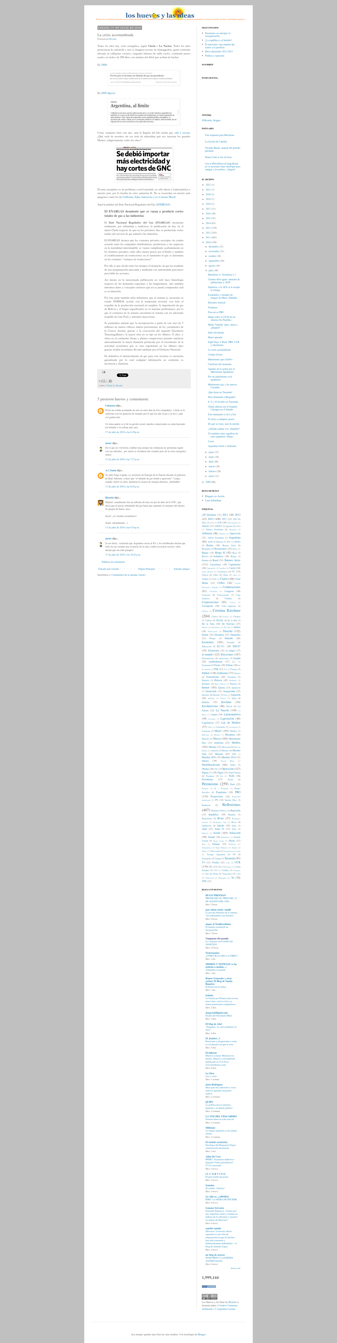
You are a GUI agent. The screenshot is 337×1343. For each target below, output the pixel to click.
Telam (204, 851)
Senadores (225, 837)
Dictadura (219, 634)
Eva (233, 661)
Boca (234, 552)
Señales (209, 995)
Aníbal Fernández (215, 537)
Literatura (220, 726)
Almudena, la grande (215, 969)
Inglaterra (236, 687)
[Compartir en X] (107, 381)
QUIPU (209, 1102)
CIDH (214, 579)
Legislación (227, 718)
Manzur (217, 734)
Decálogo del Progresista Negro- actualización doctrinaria (221, 1146)
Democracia (212, 631)
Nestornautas (212, 953)
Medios (236, 742)
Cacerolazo (215, 564)
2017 (208, 208)
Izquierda (235, 694)
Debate (204, 627)
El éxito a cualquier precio (221, 419)
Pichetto (205, 788)
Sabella (220, 825)
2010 (208, 242)
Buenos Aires (232, 560)
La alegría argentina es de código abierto (221, 1132)
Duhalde (229, 638)
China (225, 574)
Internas (205, 694)
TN (234, 854)
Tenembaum (228, 851)
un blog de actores (215, 1255)
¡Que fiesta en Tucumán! (220, 392)
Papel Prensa (234, 772)
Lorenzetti (233, 727)
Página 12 (207, 772)
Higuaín (205, 680)
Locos (211, 441)
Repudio (232, 814)
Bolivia (205, 556)
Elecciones (227, 654)
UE (210, 866)
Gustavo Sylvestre (215, 1208)
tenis (238, 851)
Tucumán (229, 858)
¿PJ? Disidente (209, 514)
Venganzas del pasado (217, 938)
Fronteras (212, 307)
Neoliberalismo (211, 765)
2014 (208, 223)
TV (203, 862)
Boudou (205, 560)
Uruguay (236, 870)
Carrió (232, 568)
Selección (234, 833)
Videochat (209, 877)
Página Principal (146, 568)
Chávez (205, 574)
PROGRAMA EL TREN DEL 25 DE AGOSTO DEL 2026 (221, 900)
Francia (234, 669)
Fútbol (205, 673)
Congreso (229, 591)
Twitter (215, 862)
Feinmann (206, 665)
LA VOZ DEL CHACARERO (221, 1116)
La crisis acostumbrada (219, 349)
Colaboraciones (231, 587)
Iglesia (221, 687)
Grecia (237, 673)
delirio (237, 627)
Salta (234, 825)
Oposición (227, 769)
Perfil (231, 775)
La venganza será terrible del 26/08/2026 (219, 943)
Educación (206, 646)
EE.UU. (221, 646)
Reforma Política (219, 810)
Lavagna (211, 718)
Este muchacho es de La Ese (222, 414)
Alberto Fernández (214, 529)
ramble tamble (213, 1228)
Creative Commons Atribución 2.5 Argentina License (219, 1307)
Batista (219, 541)
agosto (212, 265)
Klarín (229, 706)
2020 (208, 194)
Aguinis (228, 526)
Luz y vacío (211, 1076)
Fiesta (217, 665)
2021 (208, 189)
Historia (218, 680)
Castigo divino (215, 354)
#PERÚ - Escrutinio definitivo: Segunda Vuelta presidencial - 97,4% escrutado (220, 1162)
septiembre (214, 260)
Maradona (230, 734)
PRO (237, 792)
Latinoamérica (232, 714)
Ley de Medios (230, 722)
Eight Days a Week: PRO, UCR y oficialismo (223, 343)
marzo (212, 466)
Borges (233, 556)
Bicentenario (220, 548)
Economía (207, 642)
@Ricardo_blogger (211, 120)
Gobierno (222, 673)
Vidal (238, 873)
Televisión (215, 851)
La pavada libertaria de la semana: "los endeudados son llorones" (222, 914)
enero (211, 476)
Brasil (215, 560)
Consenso (206, 594)
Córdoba (228, 598)
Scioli (216, 833)
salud (204, 828)
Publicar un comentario (113, 561)
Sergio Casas (218, 840)
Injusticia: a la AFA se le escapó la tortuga (224, 288)
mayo (211, 456)
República (214, 814)
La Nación (117, 385)
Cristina (205, 611)
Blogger (202, 1334)
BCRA (237, 541)
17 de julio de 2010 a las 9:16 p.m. (122, 527)
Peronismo (210, 783)
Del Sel (227, 627)
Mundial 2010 (209, 757)
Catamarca (222, 571)
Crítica (215, 616)
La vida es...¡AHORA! (217, 1196)
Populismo (221, 792)
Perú (232, 784)
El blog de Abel (214, 1024)
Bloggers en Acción (214, 496)
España (236, 658)
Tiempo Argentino (216, 854)
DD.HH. (219, 620)
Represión (235, 810)
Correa (232, 602)
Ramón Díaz (231, 800)
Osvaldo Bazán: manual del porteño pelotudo (222, 149)
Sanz (234, 829)
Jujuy (234, 698)
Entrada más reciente (108, 568)
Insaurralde (211, 691)
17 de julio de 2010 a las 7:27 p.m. (122, 459)
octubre (212, 256)
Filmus (229, 665)
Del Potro (216, 627)
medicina (218, 742)
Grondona (231, 676)
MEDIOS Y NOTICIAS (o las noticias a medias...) (221, 965)
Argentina (234, 537)
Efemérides (213, 650)
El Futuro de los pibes (216, 986)
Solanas (216, 844)
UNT (215, 870)
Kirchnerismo (210, 706)
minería (214, 750)
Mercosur (226, 747)
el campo (230, 650)
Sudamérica (206, 847)
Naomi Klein (227, 761)
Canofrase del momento (220, 364)
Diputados (235, 634)
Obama (205, 768)
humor (205, 687)
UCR (237, 862)
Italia (225, 695)
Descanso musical (216, 302)
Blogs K (220, 552)
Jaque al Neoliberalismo (218, 924)
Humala (233, 683)
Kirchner (226, 702)
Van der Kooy (211, 873)
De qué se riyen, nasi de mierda (223, 423)
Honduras (206, 683)
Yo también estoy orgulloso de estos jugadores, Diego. (223, 435)
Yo (232, 877)
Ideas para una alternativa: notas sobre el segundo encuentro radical (221, 1090)
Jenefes (223, 698)
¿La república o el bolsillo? (218, 40)
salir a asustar (182, 132)
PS (216, 800)
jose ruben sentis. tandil (218, 909)
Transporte (206, 858)
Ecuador (230, 642)
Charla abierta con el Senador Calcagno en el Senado (222, 408)
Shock (232, 840)
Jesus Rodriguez (214, 1084)
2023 (212, 522)
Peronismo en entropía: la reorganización (217, 34)
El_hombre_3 (213, 1038)
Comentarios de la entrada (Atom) (128, 574)
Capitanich (211, 568)
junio (211, 452)
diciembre (214, 246)
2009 (208, 482)
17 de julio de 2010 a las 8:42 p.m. (122, 486)
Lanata (214, 714)
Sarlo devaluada (216, 332)
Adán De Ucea (213, 1156)
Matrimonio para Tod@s (220, 359)
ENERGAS (163, 204)
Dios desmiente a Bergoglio (221, 397)
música (205, 760)
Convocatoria (223, 594)
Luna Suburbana (213, 500)
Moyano (219, 754)
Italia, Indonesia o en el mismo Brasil (155, 197)
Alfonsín (207, 533)
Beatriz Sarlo (229, 545)
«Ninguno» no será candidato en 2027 (221, 1028)
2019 (208, 199)
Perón (230, 779)
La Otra (210, 1073)
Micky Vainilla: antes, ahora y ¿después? (223, 326)
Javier (108, 443)
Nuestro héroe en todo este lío (220, 1119)
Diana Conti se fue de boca (218, 157)
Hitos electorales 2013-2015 (219, 51)
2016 (208, 213)
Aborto (205, 526)
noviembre (214, 251)
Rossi (234, 822)
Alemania (233, 529)
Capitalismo (234, 564)
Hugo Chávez (220, 683)
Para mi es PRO (216, 312)
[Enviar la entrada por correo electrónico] (103, 371)
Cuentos (236, 616)
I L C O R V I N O (215, 1174)
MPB (234, 754)
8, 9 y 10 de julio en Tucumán (223, 401)
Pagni (220, 772)
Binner (205, 552)
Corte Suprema (229, 606)
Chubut (205, 578)
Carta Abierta (207, 571)
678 (220, 522)
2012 (208, 232)
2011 (208, 237)
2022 (208, 184)
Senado (211, 837)
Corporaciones (210, 602)
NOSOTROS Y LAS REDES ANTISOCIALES (219, 1259)
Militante (210, 1127)
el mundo (207, 654)
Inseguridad (229, 691)
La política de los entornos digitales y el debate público (219, 1106)
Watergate (222, 877)
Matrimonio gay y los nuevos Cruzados (222, 386)
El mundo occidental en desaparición (217, 928)
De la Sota (208, 623)
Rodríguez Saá (219, 822)
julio (211, 270)
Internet (216, 694)
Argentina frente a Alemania (222, 446)
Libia (210, 727)
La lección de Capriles (216, 141)
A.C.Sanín (110, 470)
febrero (212, 471)
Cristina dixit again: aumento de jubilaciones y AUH (224, 281)
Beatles (209, 545)
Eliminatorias (208, 658)
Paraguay (210, 775)
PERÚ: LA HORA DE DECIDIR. (221, 1199)
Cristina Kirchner (226, 610)
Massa (217, 738)
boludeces (218, 556)
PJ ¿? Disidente (221, 788)
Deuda (205, 634)
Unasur (228, 866)
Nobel (233, 764)
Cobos (221, 583)
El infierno (211, 1053)
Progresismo (217, 796)
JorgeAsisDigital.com (217, 1012)
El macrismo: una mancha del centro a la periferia (219, 46)
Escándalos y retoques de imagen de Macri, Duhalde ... (224, 296)
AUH (210, 541)
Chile (215, 574)
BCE (229, 541)
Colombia (213, 591)
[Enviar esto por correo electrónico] (100, 381)
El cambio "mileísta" (215, 1188)
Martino (205, 738)
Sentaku (210, 1185)
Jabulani (211, 698)
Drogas (212, 638)
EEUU (236, 646)
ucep (228, 862)
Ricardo (112, 38)
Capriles (222, 568)
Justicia (205, 702)
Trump (218, 858)
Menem (212, 746)
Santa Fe (219, 828)
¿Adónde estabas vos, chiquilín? (224, 428)
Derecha (227, 631)
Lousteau (206, 731)
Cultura (208, 620)
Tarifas (234, 847)
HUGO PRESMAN (216, 895)
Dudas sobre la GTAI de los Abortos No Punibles (222, 318)
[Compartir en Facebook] (110, 381)
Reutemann (207, 818)
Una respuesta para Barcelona (219, 135)
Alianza (222, 533)
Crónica (225, 616)
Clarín (109, 385)
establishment (215, 661)
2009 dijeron (108, 93)
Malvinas (205, 734)
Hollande (233, 680)
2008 (104, 64)
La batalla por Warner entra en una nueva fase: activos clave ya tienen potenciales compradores (222, 1001)
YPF (204, 881)
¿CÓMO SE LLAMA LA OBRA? (222, 955)
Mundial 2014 (228, 757)
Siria (204, 844)
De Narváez (228, 623)
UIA (220, 866)
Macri (218, 731)
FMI (216, 669)
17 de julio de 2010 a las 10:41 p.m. (123, 554)
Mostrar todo (235, 1268)
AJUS (238, 526)
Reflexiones (231, 804)
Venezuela (227, 873)
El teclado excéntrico (216, 1142)
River (220, 818)
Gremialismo (212, 676)
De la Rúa (232, 620)
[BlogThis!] (103, 381)
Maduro (233, 731)
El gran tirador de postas (217, 1176)
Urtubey (225, 870)
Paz (221, 776)
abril (211, 461)
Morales (225, 750)
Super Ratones (221, 847)
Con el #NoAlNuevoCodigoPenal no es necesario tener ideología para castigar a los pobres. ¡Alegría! (222, 166)
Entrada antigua (182, 568)
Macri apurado (215, 337)
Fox (225, 669)
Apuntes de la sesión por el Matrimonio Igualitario (221, 370)
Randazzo (206, 805)
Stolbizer (232, 844)
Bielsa (235, 548)
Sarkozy (205, 833)
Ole (216, 768)
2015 (208, 218)
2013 (208, 227)
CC (233, 571)
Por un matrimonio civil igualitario (220, 378)
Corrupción (207, 606)
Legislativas (208, 722)
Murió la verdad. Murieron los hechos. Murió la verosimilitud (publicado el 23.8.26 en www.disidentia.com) (220, 1060)
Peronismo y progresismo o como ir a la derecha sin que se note (221, 1043)
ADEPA (218, 526)
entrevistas (224, 658)
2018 (208, 203)
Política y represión (214, 55)
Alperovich (234, 533)
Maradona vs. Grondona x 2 (222, 274)
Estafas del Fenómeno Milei (219, 1015)
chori (235, 575)
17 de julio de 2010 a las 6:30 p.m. (122, 432)
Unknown (110, 405)
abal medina (232, 522)
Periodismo (207, 779)
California (128, 197)
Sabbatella (207, 825)
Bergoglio (206, 548)
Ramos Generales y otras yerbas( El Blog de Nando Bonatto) (219, 981)
